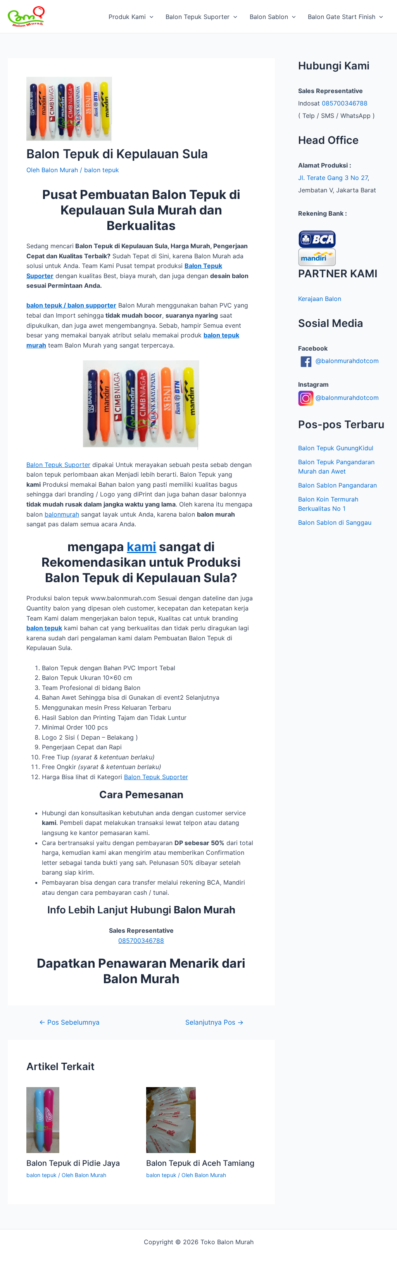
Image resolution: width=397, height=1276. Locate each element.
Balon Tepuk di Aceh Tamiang (200, 1163)
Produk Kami (127, 17)
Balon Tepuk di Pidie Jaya (73, 1163)
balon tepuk (101, 170)
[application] (150, 16)
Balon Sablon (269, 17)
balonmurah (62, 514)
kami (141, 546)
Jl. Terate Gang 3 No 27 (333, 178)
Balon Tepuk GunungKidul (335, 448)
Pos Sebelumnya (69, 1022)
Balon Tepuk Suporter (198, 17)
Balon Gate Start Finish (341, 17)
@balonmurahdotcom (346, 361)
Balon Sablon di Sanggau (334, 522)
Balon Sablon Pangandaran (337, 485)
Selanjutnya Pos (214, 1022)
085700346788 (141, 940)
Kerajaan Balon (319, 299)
